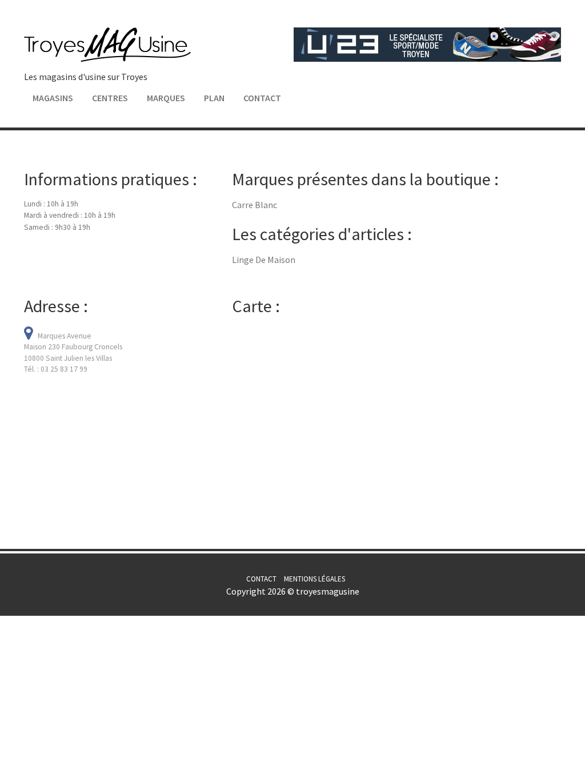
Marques (166, 97)
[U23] (427, 43)
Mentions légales (314, 579)
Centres (110, 97)
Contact (262, 97)
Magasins (53, 97)
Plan (214, 97)
